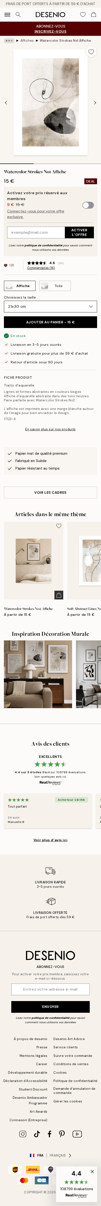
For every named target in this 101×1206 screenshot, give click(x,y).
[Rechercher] (18, 14)
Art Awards (39, 1112)
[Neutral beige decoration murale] (38, 674)
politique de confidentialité (44, 245)
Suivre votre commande (72, 1056)
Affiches (27, 41)
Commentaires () (41, 268)
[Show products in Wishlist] (82, 14)
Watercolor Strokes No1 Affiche (65, 41)
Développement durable (28, 1073)
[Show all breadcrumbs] (9, 40)
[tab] (17, 162)
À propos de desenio (31, 1039)
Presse (42, 1047)
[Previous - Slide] (6, 103)
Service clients (65, 1047)
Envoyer (50, 1006)
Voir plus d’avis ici (50, 840)
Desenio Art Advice (69, 1039)
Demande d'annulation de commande (74, 1091)
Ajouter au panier (50, 322)
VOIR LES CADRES (50, 492)
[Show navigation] (7, 14)
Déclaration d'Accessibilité (25, 1081)
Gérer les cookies (67, 1101)
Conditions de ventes (70, 1064)
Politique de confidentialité (75, 1081)
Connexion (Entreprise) (29, 1120)
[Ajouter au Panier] (58, 595)
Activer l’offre (79, 232)
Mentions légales (34, 1056)
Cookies (60, 1073)
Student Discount (33, 1089)
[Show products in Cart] (93, 14)
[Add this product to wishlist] (91, 51)
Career (42, 1064)
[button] (76, 1184)
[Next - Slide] (95, 103)
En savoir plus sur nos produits (50, 429)
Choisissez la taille (20, 297)
